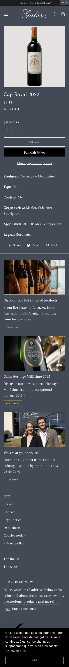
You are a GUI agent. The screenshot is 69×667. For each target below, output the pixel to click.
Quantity (12, 122)
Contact (9, 512)
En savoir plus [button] (16, 651)
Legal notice (12, 520)
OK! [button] (34, 660)
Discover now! (13, 327)
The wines (11, 566)
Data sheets (12, 528)
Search (9, 504)
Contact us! (13, 480)
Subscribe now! (19, 582)
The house (11, 559)
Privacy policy (14, 543)
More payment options (34, 163)
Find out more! (13, 403)
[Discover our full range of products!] (34, 277)
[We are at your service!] (34, 429)
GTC (7, 496)
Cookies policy (14, 535)
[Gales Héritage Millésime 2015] (34, 353)
